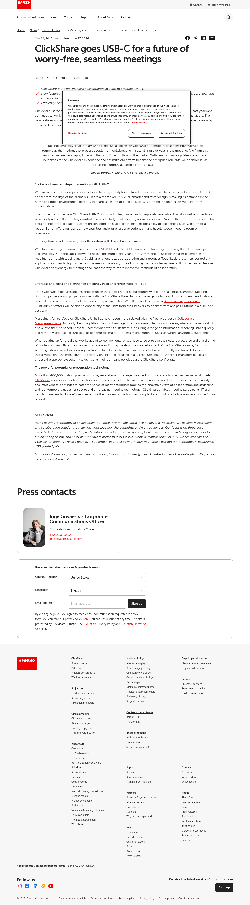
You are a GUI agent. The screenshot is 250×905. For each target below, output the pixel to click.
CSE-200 (105, 249)
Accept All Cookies (171, 133)
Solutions (76, 767)
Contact (69, 17)
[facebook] (187, 38)
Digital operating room (194, 658)
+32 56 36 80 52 (60, 535)
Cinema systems (80, 714)
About (185, 793)
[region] (126, 117)
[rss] (43, 886)
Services (186, 679)
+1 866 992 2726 (80, 865)
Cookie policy (138, 122)
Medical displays (135, 658)
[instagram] (19, 886)
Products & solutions (30, 17)
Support (86, 17)
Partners (126, 17)
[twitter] (195, 38)
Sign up (136, 603)
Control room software (139, 712)
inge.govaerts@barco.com (66, 538)
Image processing (136, 733)
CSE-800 (125, 249)
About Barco (106, 17)
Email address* (44, 602)
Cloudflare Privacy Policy (99, 624)
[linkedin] (203, 38)
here (86, 619)
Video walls (77, 744)
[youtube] (50, 886)
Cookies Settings (77, 133)
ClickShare (42, 380)
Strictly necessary (142, 133)
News (54, 17)
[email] (212, 38)
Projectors (77, 688)
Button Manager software (182, 301)
